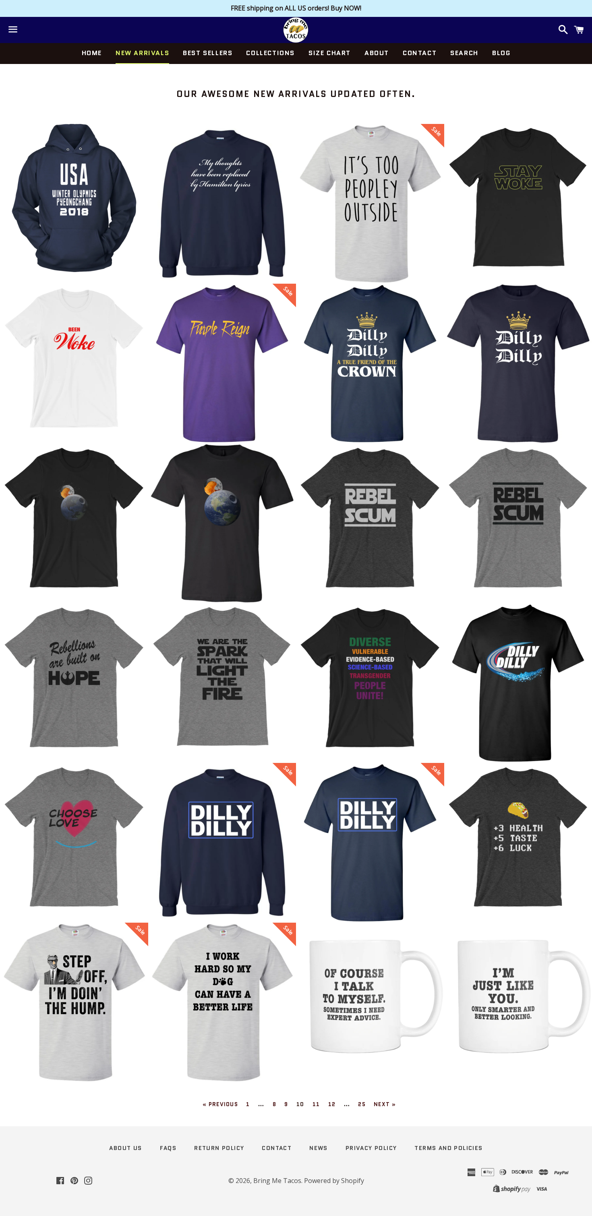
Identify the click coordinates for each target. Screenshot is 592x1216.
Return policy (219, 1148)
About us (125, 1148)
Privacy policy (371, 1148)
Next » (385, 1104)
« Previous (220, 1104)
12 (332, 1104)
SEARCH (464, 53)
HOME (92, 53)
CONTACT (420, 53)
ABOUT (376, 53)
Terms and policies (448, 1148)
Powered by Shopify (334, 1180)
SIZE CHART (329, 53)
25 (362, 1104)
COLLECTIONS (270, 53)
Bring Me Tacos (277, 1180)
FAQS (168, 1148)
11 (316, 1104)
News (318, 1148)
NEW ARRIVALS (142, 53)
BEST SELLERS (207, 53)
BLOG (501, 53)
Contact (277, 1148)
